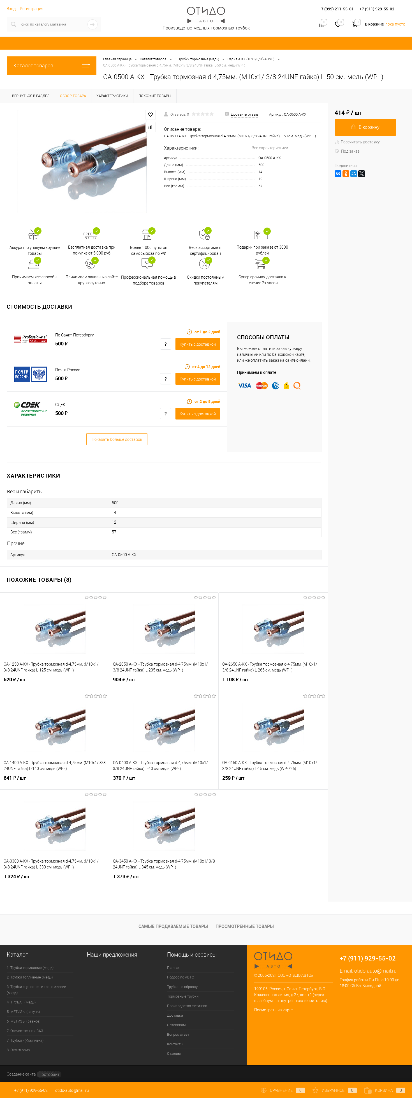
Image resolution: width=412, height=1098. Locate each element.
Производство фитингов (187, 1006)
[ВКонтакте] (338, 173)
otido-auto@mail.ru (375, 971)
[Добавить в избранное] (150, 115)
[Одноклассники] (345, 173)
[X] (361, 173)
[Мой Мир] (353, 173)
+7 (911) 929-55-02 (31, 1090)
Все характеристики (270, 148)
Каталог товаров (33, 65)
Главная (173, 968)
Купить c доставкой (198, 344)
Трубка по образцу (182, 987)
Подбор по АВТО (180, 977)
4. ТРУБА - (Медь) (21, 1002)
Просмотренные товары (245, 926)
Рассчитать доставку (360, 142)
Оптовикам (176, 1025)
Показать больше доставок (117, 439)
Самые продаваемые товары (173, 926)
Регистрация (31, 8)
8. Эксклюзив (18, 1050)
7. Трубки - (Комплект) (25, 1040)
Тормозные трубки (182, 996)
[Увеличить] (82, 161)
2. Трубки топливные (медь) (30, 977)
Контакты (175, 1044)
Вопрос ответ (178, 1034)
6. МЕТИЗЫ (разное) (23, 1021)
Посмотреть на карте (273, 1010)
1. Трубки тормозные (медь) (30, 968)
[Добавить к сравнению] (150, 127)
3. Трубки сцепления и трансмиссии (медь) (36, 990)
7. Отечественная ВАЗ (25, 1031)
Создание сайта (22, 1074)
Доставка (175, 1015)
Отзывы (174, 1053)
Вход (11, 8)
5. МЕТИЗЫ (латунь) (23, 1012)
